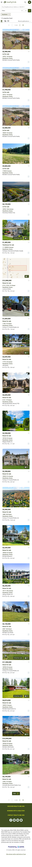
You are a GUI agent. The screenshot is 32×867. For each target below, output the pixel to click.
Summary (8, 20)
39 (27, 734)
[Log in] (29, 2)
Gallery (1, 20)
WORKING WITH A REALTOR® (16, 811)
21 (27, 543)
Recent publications (23, 21)
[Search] (25, 2)
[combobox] (16, 7)
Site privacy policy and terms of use (16, 854)
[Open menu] (1, 2)
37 (27, 352)
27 (27, 429)
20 (27, 200)
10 (27, 619)
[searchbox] (15, 7)
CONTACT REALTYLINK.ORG (16, 815)
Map (5, 20)
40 (27, 581)
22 (27, 161)
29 (27, 658)
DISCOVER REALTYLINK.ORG (16, 806)
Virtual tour (17, 238)
